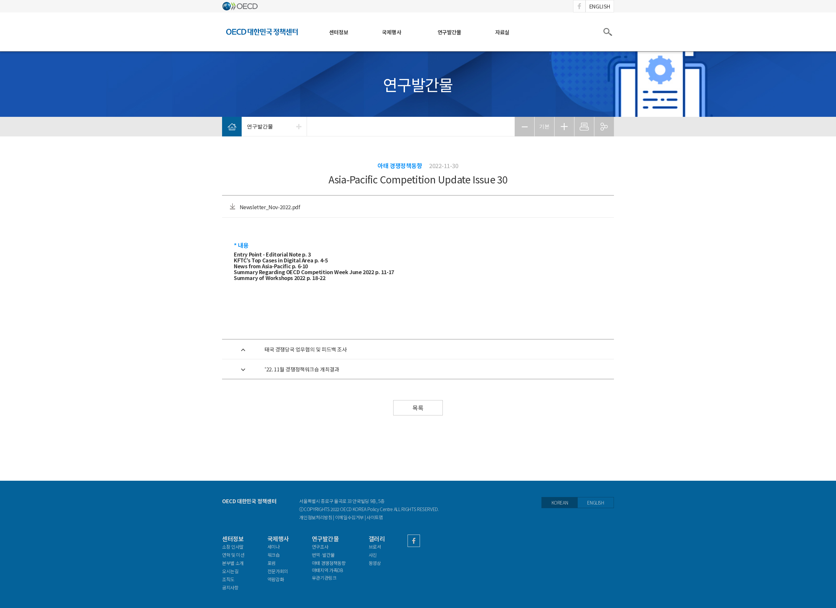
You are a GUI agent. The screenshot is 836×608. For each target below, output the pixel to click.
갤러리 (377, 539)
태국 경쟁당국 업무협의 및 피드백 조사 (306, 349)
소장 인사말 (233, 546)
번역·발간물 (323, 555)
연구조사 (320, 546)
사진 (373, 555)
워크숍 (273, 555)
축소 (524, 126)
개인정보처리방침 (315, 517)
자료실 (502, 32)
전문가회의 (277, 571)
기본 (544, 126)
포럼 (271, 563)
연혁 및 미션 (233, 555)
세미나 (273, 546)
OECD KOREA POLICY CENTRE (262, 31)
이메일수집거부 (349, 517)
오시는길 (230, 571)
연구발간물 (449, 32)
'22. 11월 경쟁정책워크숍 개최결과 (302, 369)
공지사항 (230, 587)
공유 (604, 126)
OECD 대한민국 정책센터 (249, 501)
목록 (417, 407)
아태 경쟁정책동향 (329, 563)
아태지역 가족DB (327, 570)
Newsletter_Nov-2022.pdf (269, 207)
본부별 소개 (233, 563)
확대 (564, 126)
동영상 (375, 563)
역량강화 (275, 579)
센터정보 (338, 32)
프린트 (584, 126)
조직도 (228, 579)
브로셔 (375, 546)
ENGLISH (599, 6)
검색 (607, 32)
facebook (579, 6)
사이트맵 (374, 517)
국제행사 (391, 32)
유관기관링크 (324, 577)
